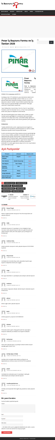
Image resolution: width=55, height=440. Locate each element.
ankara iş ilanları (9, 183)
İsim (2, 414)
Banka (31, 11)
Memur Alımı (19, 11)
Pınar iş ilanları (20, 188)
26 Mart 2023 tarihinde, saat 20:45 (13, 300)
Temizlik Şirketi (32, 438)
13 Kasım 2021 (6, 47)
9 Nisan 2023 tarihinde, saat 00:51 (13, 326)
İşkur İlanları (4, 11)
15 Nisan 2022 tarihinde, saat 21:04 (13, 210)
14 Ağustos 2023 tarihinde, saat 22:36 (14, 370)
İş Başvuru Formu (23, 47)
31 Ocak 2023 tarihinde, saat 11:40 (13, 242)
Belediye (12, 11)
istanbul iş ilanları (21, 183)
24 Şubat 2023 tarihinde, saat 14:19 (13, 285)
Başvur (30, 156)
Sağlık (26, 11)
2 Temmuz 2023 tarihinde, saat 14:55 (14, 355)
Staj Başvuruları (39, 11)
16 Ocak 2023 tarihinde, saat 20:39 (13, 224)
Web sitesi (3, 423)
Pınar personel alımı (17, 191)
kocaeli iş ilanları (17, 185)
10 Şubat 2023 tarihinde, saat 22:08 (13, 257)
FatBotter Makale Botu (24, 438)
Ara (38, 40)
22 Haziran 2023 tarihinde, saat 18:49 (14, 341)
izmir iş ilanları (6, 185)
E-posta (3, 418)
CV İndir (14, 14)
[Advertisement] (27, 27)
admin (13, 47)
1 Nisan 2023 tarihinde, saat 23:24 (13, 313)
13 (29, 47)
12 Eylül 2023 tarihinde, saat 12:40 (13, 385)
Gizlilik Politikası (5, 14)
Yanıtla (5, 218)
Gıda (18, 47)
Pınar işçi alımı (6, 191)
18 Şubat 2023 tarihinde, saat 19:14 (13, 272)
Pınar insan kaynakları (8, 188)
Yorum (3, 403)
